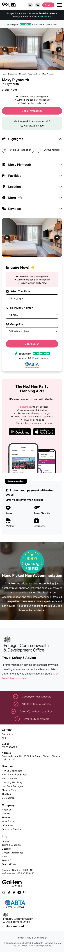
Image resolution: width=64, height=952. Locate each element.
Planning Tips (9, 790)
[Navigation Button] (59, 5)
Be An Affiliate (9, 864)
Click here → (44, 16)
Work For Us (8, 821)
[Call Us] (38, 4)
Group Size (16, 324)
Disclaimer (7, 848)
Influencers (7, 825)
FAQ (4, 738)
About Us (6, 809)
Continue (30, 343)
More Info (15, 198)
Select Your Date (20, 291)
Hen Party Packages (12, 786)
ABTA (4, 856)
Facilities (14, 176)
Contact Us (7, 734)
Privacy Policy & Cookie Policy (32, 937)
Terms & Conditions (11, 845)
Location (14, 187)
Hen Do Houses (9, 778)
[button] (30, 4)
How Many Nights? (21, 307)
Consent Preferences (12, 852)
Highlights (15, 139)
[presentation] (5, 49)
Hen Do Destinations (12, 770)
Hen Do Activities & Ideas (14, 774)
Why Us (6, 813)
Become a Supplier (11, 829)
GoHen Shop (8, 797)
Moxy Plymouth (19, 165)
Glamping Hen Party (12, 782)
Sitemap (6, 841)
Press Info (7, 860)
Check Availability (32, 110)
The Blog (6, 794)
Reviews (14, 209)
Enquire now (26, 406)
